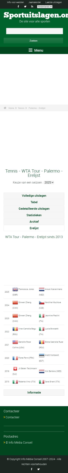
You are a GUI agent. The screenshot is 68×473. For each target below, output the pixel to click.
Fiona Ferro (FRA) (26, 357)
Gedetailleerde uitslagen (34, 209)
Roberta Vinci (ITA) (27, 381)
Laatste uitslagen (53, 2)
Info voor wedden (15, 2)
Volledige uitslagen (34, 196)
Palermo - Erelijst (37, 108)
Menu (38, 50)
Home (11, 108)
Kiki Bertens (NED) (53, 371)
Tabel (34, 202)
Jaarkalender (34, 2)
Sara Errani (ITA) (52, 381)
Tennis (21, 108)
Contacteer (12, 417)
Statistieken (34, 215)
